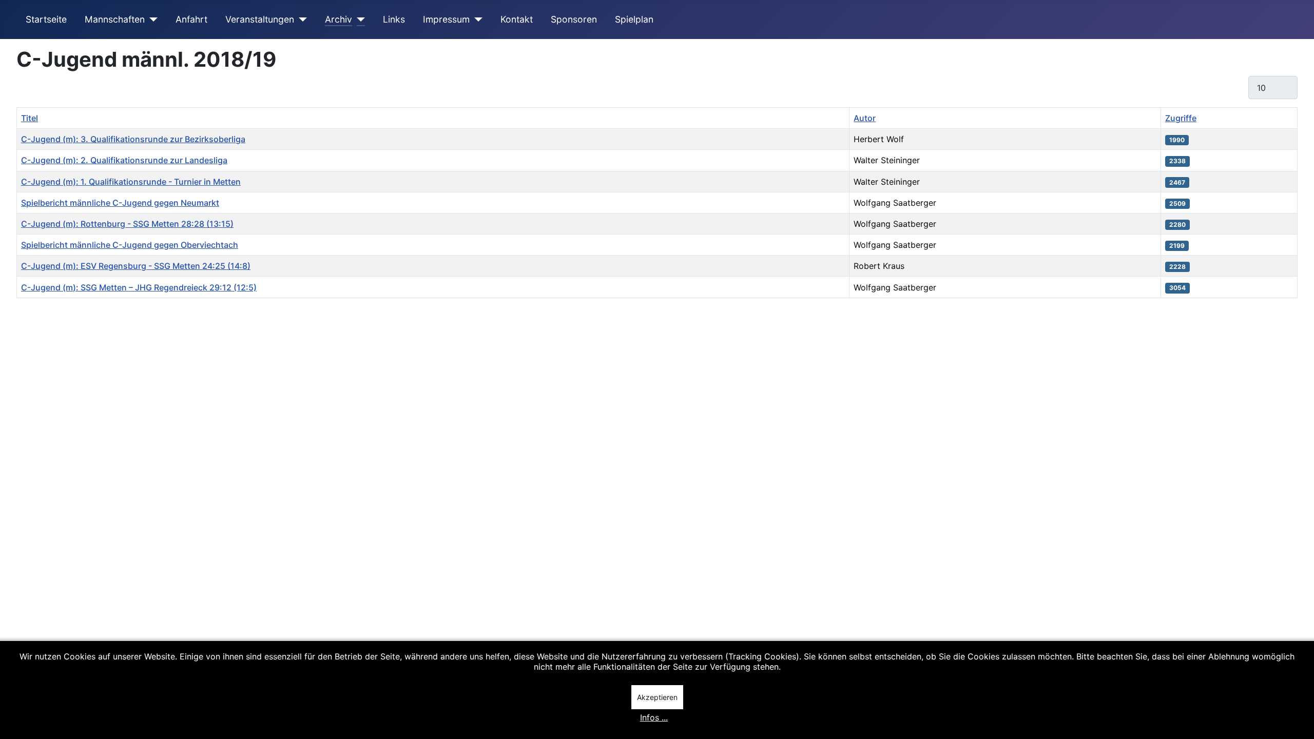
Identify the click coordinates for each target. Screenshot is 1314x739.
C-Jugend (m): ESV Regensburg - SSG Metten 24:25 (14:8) (135, 266)
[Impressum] (476, 19)
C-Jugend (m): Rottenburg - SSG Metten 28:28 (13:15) (127, 224)
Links (394, 19)
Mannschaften (115, 19)
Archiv (338, 19)
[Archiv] (358, 19)
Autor (865, 118)
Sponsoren (574, 19)
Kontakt (516, 19)
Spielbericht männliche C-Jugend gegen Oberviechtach (129, 245)
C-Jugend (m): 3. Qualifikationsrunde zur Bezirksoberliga (133, 139)
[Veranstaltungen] (300, 19)
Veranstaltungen (259, 19)
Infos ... (654, 717)
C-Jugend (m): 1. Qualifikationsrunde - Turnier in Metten (131, 182)
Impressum (446, 19)
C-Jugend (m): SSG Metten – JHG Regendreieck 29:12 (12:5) (139, 287)
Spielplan (634, 19)
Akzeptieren (657, 697)
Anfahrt (191, 19)
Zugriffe (1180, 118)
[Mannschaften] (151, 19)
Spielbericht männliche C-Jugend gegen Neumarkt (120, 203)
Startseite (46, 19)
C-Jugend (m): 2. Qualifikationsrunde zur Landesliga (124, 160)
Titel (29, 118)
